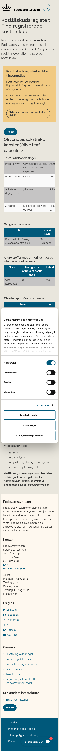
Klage (11, 741)
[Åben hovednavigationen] (56, 7)
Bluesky (11, 629)
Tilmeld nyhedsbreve (18, 674)
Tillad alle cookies (29, 415)
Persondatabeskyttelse (21, 728)
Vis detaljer (43, 405)
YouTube (12, 634)
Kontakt (10, 707)
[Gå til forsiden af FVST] (20, 7)
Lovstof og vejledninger (19, 654)
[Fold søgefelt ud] (46, 7)
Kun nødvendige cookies (29, 435)
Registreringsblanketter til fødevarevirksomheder (20, 681)
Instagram (13, 619)
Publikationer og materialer (21, 664)
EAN (5, 564)
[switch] (50, 372)
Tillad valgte (29, 425)
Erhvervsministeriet (17, 699)
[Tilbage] (12, 128)
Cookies (12, 722)
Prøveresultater (15, 669)
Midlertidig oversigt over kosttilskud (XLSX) (27, 113)
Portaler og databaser (18, 659)
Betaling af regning (14, 568)
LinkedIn (12, 609)
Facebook (12, 614)
